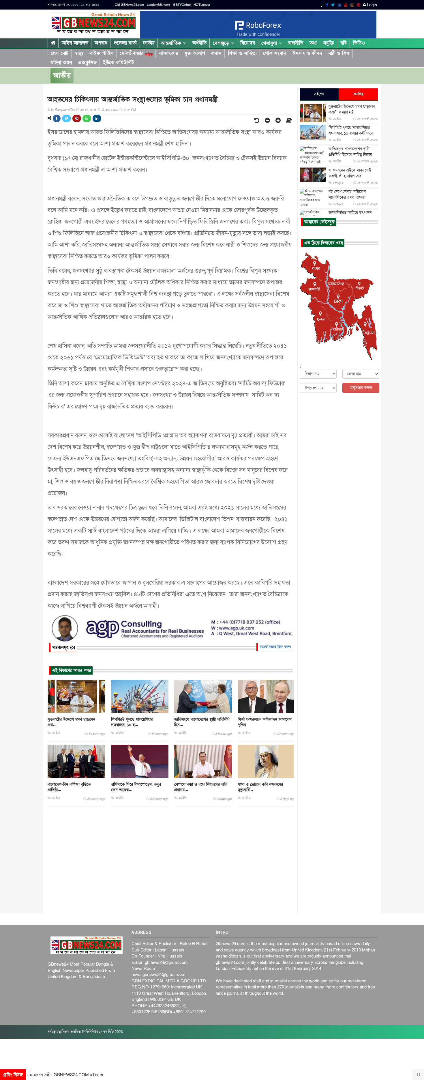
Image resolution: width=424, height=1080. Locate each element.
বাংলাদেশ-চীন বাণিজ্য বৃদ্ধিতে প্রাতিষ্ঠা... (69, 787)
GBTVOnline (182, 5)
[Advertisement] (171, 860)
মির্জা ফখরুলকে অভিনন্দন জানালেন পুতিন (265, 722)
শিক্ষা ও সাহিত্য (242, 53)
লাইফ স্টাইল (101, 53)
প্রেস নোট (59, 53)
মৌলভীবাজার (136, 53)
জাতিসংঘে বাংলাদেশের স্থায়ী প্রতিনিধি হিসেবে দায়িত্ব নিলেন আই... (350, 154)
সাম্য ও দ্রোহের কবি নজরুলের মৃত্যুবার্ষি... (260, 787)
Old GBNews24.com (129, 5)
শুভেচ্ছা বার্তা (125, 43)
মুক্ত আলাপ (194, 53)
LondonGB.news (158, 5)
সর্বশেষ (319, 94)
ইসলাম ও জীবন (307, 53)
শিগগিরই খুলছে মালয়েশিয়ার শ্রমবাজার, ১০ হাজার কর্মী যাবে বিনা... (351, 133)
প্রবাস (216, 53)
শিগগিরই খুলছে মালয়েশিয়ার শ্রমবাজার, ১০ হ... (132, 722)
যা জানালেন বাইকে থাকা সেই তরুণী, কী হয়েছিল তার (350, 173)
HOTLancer (202, 5)
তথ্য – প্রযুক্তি (321, 43)
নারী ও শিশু (339, 53)
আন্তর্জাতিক (172, 43)
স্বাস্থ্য (79, 53)
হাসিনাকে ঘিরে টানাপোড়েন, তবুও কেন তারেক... (136, 787)
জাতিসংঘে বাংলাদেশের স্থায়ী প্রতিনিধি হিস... (202, 722)
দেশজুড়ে (222, 43)
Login (371, 5)
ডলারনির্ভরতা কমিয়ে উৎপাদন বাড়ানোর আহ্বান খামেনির (350, 215)
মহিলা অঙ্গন (61, 62)
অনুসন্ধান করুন (361, 388)
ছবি (343, 43)
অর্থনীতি (199, 43)
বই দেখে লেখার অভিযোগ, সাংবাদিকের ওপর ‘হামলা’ (347, 194)
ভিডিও (359, 43)
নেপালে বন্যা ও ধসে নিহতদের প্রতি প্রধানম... (200, 787)
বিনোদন (247, 43)
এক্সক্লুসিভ (87, 62)
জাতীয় (149, 43)
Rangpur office (65, 109)
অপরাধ (101, 43)
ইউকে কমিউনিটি (118, 62)
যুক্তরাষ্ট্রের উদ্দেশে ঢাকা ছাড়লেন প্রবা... (71, 722)
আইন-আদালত (75, 43)
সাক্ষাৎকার (168, 53)
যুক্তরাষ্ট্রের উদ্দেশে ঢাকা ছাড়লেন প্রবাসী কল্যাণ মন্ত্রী (352, 109)
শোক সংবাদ (274, 53)
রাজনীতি (295, 43)
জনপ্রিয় (358, 94)
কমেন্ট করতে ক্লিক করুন (275, 646)
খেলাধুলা (270, 43)
